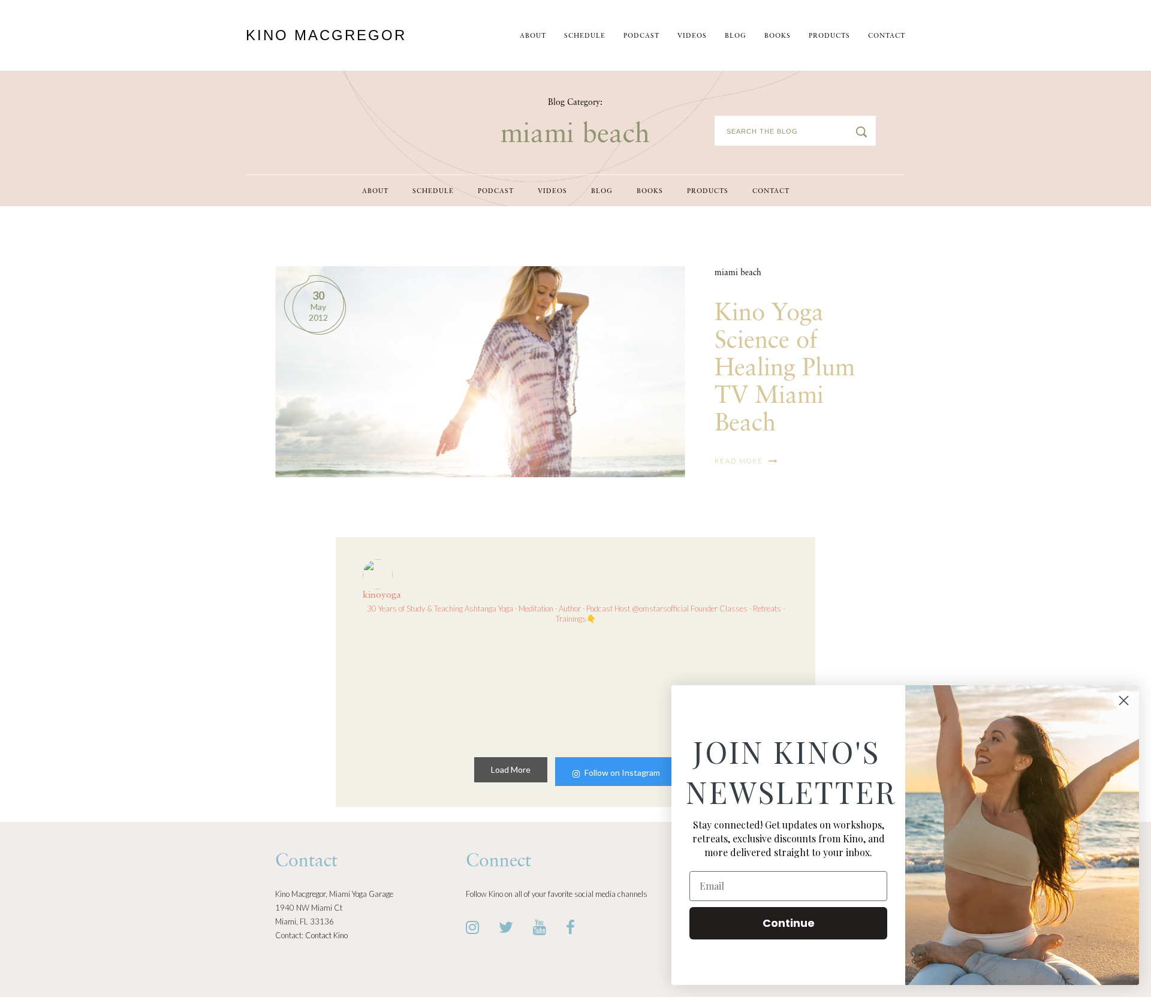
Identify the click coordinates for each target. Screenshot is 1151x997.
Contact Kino (326, 935)
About (533, 36)
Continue (789, 922)
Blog (735, 36)
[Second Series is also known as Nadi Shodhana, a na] (630, 688)
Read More (740, 461)
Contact (886, 36)
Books (777, 36)
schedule (584, 36)
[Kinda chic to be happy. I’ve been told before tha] (412, 688)
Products (829, 36)
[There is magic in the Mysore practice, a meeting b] (521, 688)
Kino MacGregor (326, 35)
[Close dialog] (1123, 700)
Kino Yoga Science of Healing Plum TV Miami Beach (785, 369)
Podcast (641, 36)
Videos (692, 36)
